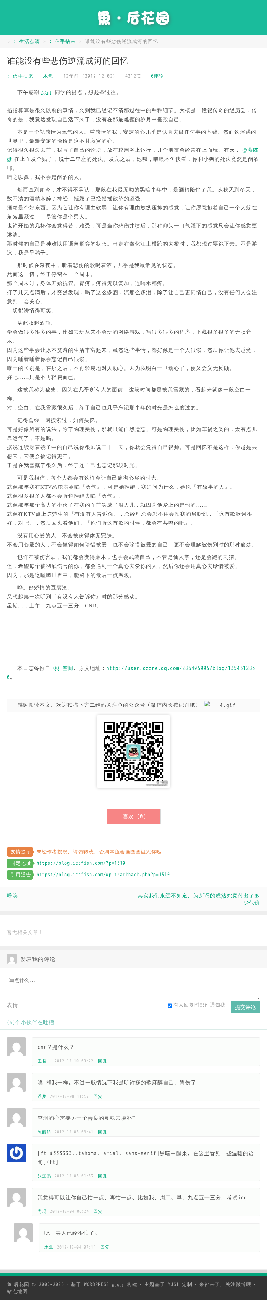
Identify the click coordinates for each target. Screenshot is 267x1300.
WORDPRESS (104, 1284)
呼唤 (12, 896)
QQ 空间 (63, 668)
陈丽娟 (44, 1132)
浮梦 (42, 1096)
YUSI (173, 1284)
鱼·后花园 (18, 1284)
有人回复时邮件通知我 (199, 1005)
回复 (102, 1061)
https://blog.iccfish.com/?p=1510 (81, 863)
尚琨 (42, 1211)
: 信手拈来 (62, 41)
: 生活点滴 (27, 41)
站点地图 (17, 1291)
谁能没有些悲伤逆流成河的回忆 (68, 61)
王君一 (44, 1061)
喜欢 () (134, 816)
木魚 (48, 76)
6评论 (157, 76)
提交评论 (245, 1007)
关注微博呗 (238, 1284)
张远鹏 (44, 1176)
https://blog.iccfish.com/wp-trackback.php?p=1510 (103, 875)
